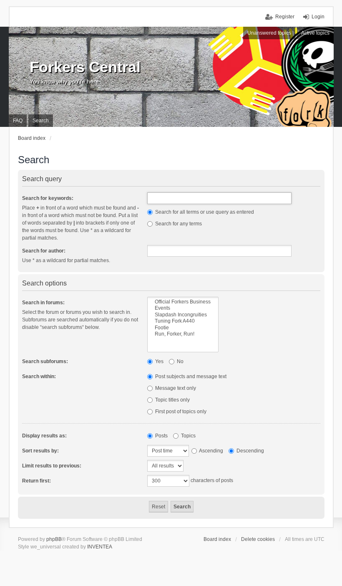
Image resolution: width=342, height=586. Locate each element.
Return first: (36, 481)
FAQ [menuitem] (18, 121)
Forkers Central (85, 67)
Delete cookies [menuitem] (258, 539)
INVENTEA (99, 547)
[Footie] (183, 328)
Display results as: (44, 436)
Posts (161, 436)
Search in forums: (43, 303)
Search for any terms (178, 224)
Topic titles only (172, 400)
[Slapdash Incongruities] (183, 315)
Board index (217, 539)
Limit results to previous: (51, 466)
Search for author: (43, 251)
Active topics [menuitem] (315, 33)
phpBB (54, 539)
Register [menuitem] (284, 17)
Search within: (39, 376)
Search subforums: (45, 361)
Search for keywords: (47, 198)
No (180, 361)
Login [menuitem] (318, 17)
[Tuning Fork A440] (183, 321)
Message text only (175, 388)
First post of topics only (180, 411)
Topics (188, 436)
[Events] (183, 308)
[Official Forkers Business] (183, 302)
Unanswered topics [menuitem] (269, 33)
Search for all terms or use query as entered (204, 212)
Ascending (210, 451)
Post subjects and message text (190, 376)
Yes (158, 361)
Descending (249, 451)
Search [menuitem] (41, 121)
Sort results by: (40, 451)
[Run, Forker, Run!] (183, 334)
